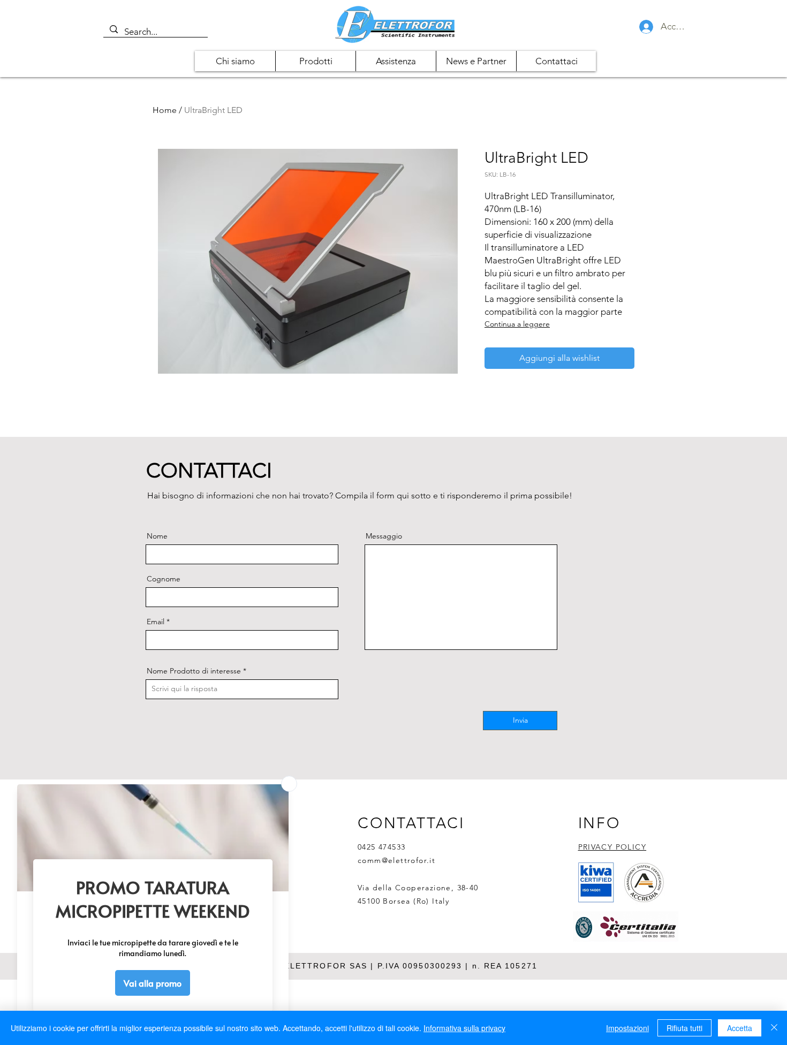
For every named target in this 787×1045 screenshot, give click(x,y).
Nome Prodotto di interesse (194, 671)
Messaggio (384, 536)
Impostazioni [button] (627, 1028)
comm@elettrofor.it (396, 860)
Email (155, 621)
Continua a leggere (517, 324)
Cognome (163, 578)
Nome (157, 536)
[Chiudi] (774, 1027)
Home (165, 110)
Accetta (739, 1028)
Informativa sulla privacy (464, 1028)
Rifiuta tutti (684, 1028)
